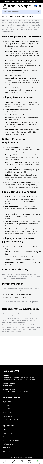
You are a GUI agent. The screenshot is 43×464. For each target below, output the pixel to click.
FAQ (5, 430)
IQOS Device (8, 416)
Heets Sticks (7, 409)
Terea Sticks (7, 412)
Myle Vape (7, 402)
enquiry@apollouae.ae (18, 297)
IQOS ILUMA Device (10, 420)
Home (4, 16)
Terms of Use (8, 437)
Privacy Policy (8, 433)
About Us (6, 451)
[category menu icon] (39, 6)
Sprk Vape (7, 405)
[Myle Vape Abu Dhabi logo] (16, 6)
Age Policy (7, 448)
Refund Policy (8, 444)
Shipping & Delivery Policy (12, 440)
